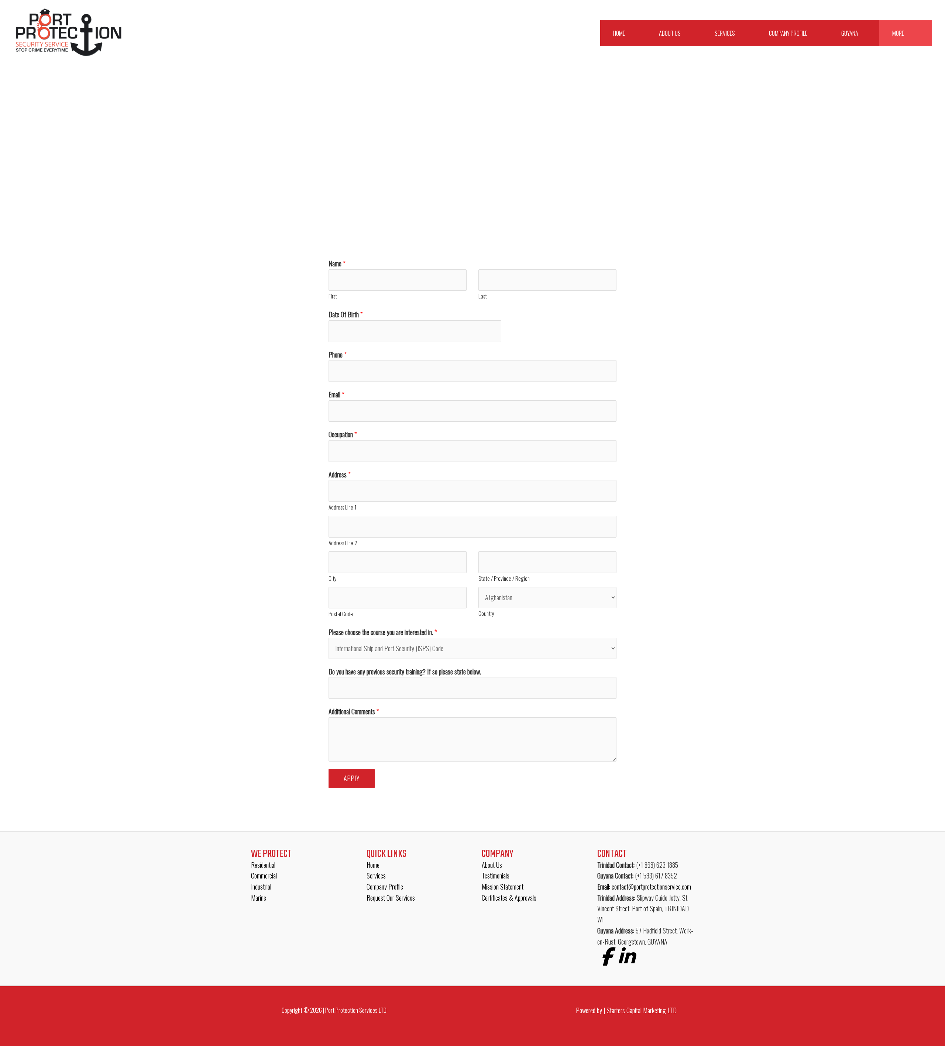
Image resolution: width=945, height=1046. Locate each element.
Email (336, 394)
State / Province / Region (504, 578)
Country (486, 613)
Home (619, 33)
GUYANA (849, 33)
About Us (670, 33)
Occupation (343, 434)
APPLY (352, 778)
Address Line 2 (343, 543)
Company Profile (788, 33)
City (333, 578)
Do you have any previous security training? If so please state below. (405, 671)
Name (337, 263)
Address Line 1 (343, 507)
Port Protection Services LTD (355, 1010)
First (333, 296)
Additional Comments (354, 711)
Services (725, 33)
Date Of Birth (346, 314)
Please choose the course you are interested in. (383, 632)
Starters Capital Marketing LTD (641, 1010)
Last (482, 296)
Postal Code (341, 614)
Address (340, 474)
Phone (338, 354)
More (898, 33)
